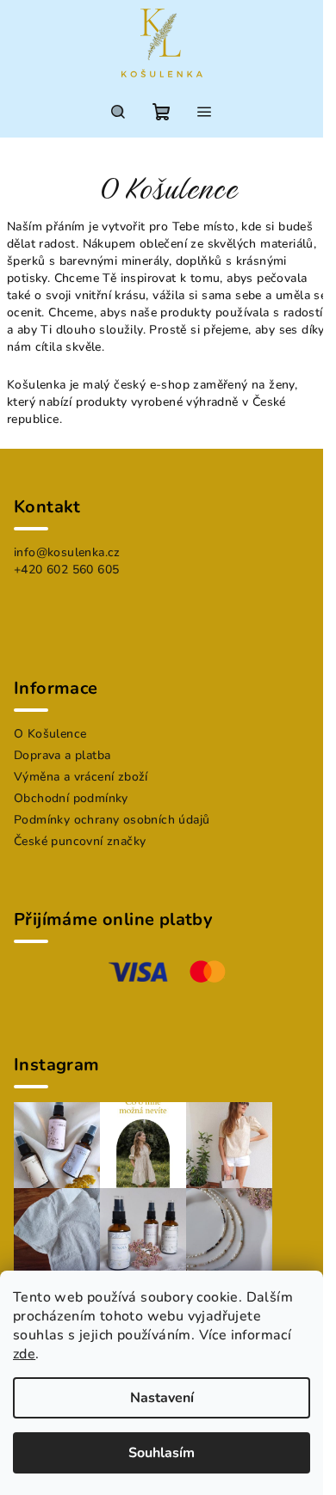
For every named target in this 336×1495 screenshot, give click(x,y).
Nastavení (162, 1397)
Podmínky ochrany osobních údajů (111, 820)
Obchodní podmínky (71, 798)
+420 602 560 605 (66, 569)
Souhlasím (161, 1452)
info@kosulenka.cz (67, 552)
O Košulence (50, 734)
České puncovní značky (80, 841)
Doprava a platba (62, 755)
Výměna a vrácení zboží (81, 777)
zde (24, 1354)
